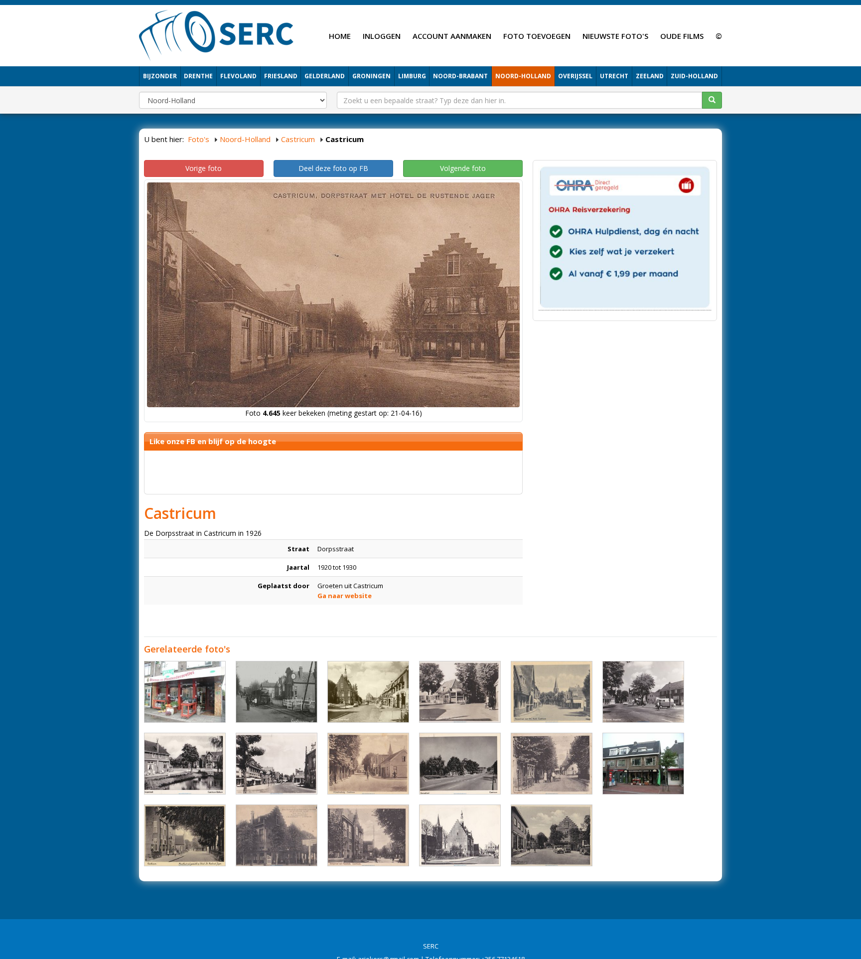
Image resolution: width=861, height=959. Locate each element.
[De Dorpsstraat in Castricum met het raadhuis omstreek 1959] (460, 835)
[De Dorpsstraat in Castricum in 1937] (551, 835)
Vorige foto (203, 168)
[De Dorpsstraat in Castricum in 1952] (460, 692)
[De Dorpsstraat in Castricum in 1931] (276, 835)
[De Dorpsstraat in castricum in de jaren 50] (276, 764)
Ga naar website (344, 595)
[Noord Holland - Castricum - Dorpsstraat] (185, 692)
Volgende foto (463, 168)
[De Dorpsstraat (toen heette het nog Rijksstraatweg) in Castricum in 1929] (368, 764)
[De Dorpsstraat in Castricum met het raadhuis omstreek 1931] (368, 835)
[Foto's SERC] (216, 34)
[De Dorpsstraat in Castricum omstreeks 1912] (276, 692)
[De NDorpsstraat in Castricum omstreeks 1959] (368, 692)
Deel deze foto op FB (333, 168)
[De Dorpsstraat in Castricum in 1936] (551, 692)
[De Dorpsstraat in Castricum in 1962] (643, 692)
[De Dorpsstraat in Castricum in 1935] (551, 764)
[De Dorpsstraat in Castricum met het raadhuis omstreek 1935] (185, 835)
